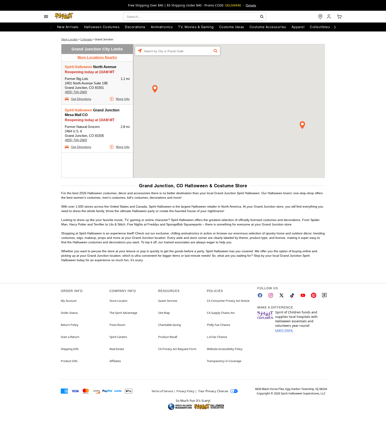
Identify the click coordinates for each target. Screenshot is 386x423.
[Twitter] (281, 295)
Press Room (117, 325)
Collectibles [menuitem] (320, 27)
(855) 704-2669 (76, 92)
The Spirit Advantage (123, 313)
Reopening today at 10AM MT (90, 72)
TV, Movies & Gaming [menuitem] (196, 27)
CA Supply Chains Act (221, 313)
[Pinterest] (313, 295)
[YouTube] (303, 295)
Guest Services (167, 301)
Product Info (69, 361)
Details (251, 5)
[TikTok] (292, 295)
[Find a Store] (320, 17)
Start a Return (70, 337)
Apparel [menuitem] (298, 27)
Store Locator (69, 39)
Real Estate (116, 349)
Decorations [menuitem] (135, 27)
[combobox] (194, 17)
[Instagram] (270, 295)
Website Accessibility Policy (225, 349)
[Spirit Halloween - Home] (64, 16)
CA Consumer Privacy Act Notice (228, 301)
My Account (69, 301)
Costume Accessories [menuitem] (268, 27)
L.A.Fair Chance (217, 337)
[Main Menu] (46, 17)
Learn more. (284, 330)
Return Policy (69, 325)
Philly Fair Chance (218, 325)
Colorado (86, 39)
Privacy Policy (185, 391)
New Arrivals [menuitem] (68, 27)
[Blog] (324, 295)
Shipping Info (70, 349)
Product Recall (167, 337)
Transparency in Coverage (224, 361)
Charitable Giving (169, 325)
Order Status (69, 313)
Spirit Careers (118, 337)
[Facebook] (260, 295)
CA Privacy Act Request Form (177, 349)
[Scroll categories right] (334, 27)
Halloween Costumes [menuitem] (102, 27)
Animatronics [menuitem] (162, 27)
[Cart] (339, 16)
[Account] (329, 17)
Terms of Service (162, 391)
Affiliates (115, 361)
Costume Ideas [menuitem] (231, 27)
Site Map (164, 313)
